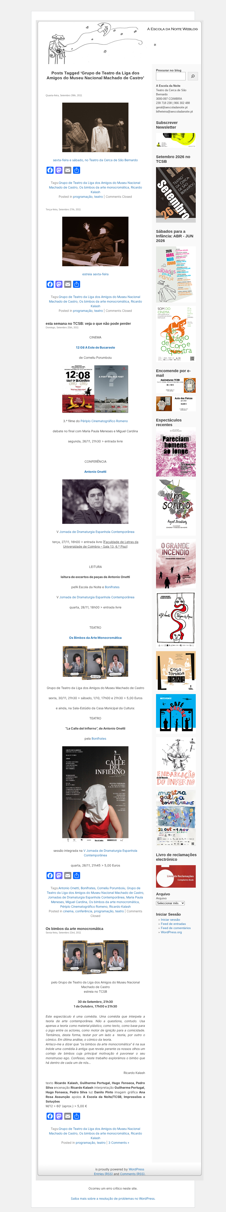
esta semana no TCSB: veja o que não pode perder (88, 323)
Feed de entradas (173, 924)
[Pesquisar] (193, 76)
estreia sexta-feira (95, 274)
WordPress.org (171, 932)
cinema (68, 911)
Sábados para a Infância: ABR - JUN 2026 (174, 236)
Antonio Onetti (95, 471)
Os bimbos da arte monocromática (104, 187)
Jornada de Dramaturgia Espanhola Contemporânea (96, 532)
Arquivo (161, 898)
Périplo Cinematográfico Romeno (104, 421)
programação (82, 196)
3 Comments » (118, 1142)
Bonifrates (112, 587)
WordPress (136, 1169)
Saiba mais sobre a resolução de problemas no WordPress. (113, 1198)
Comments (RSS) (132, 1174)
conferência (83, 911)
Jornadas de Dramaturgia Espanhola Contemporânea (86, 897)
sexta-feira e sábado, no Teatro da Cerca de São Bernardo (95, 160)
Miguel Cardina (76, 902)
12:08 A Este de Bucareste (95, 347)
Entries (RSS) (103, 1174)
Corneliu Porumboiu (111, 888)
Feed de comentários (176, 928)
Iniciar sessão (170, 919)
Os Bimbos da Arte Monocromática (95, 637)
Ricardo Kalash (120, 906)
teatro (98, 196)
